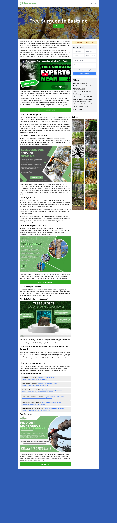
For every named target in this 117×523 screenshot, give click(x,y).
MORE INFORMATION (45, 282)
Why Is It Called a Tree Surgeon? (82, 97)
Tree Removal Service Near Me (82, 86)
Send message (84, 73)
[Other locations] (91, 3)
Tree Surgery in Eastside (80, 94)
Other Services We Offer (80, 107)
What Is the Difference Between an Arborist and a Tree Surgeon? (83, 100)
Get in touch (58, 26)
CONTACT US (45, 464)
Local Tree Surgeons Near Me (82, 91)
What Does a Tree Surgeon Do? (82, 104)
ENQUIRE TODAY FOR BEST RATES (45, 110)
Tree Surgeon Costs (79, 88)
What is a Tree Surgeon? (80, 83)
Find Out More (77, 109)
